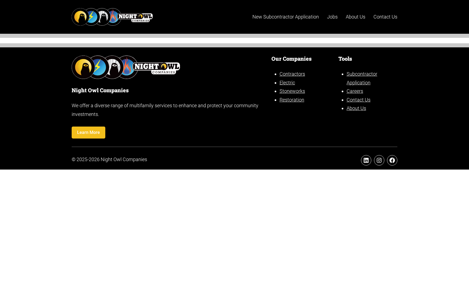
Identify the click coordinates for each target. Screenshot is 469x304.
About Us (356, 108)
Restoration (292, 100)
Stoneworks (292, 91)
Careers (355, 91)
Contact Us (358, 100)
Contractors (292, 74)
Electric (287, 82)
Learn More (88, 132)
